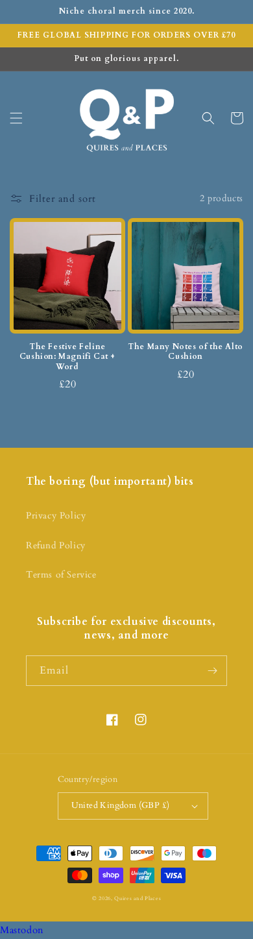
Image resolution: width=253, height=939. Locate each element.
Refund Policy (56, 545)
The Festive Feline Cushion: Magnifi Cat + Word (67, 357)
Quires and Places (137, 898)
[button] (16, 118)
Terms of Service (61, 574)
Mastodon (22, 929)
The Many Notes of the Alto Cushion (185, 352)
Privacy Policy (56, 515)
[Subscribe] (212, 670)
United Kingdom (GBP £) (120, 805)
